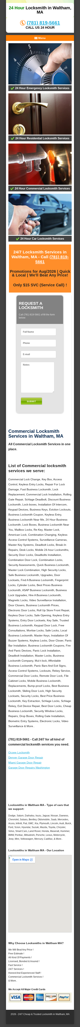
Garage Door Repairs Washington (29, 767)
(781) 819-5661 (43, 22)
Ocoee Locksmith (19, 752)
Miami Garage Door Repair (25, 762)
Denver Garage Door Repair (25, 757)
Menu (41, 38)
